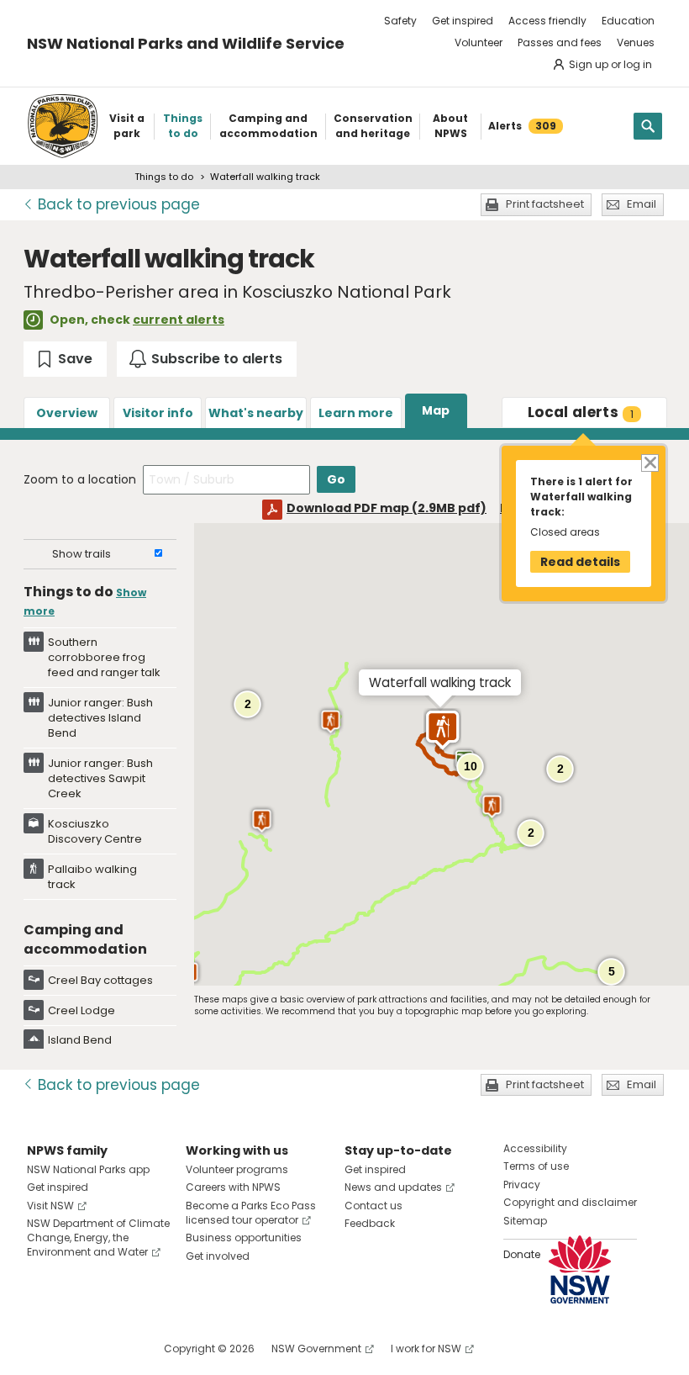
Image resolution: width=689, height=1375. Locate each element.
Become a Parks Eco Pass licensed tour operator (251, 1212)
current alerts (178, 319)
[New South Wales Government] (580, 1269)
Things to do (163, 176)
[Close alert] (649, 462)
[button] (492, 806)
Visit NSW (50, 1205)
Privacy (521, 1184)
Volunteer (478, 42)
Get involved (218, 1256)
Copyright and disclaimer (570, 1202)
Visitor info (158, 413)
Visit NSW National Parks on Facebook (42, 1348)
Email (641, 204)
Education (628, 20)
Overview (66, 413)
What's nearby (255, 413)
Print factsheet (545, 204)
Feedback (369, 1223)
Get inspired (462, 20)
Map (436, 410)
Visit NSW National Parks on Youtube (114, 1348)
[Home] (62, 126)
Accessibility (535, 1148)
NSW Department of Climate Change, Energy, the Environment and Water (98, 1237)
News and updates (393, 1187)
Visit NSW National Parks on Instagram (78, 1348)
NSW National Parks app (88, 1169)
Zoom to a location (80, 479)
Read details (580, 561)
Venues (636, 42)
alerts (581, 412)
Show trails (81, 554)
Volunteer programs (237, 1169)
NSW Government (316, 1348)
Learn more (355, 413)
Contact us (373, 1205)
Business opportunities (244, 1237)
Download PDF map (387, 508)
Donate (521, 1254)
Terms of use (536, 1166)
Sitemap (525, 1221)
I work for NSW (426, 1348)
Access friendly (547, 20)
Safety (400, 20)
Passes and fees (560, 42)
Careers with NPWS (233, 1187)
